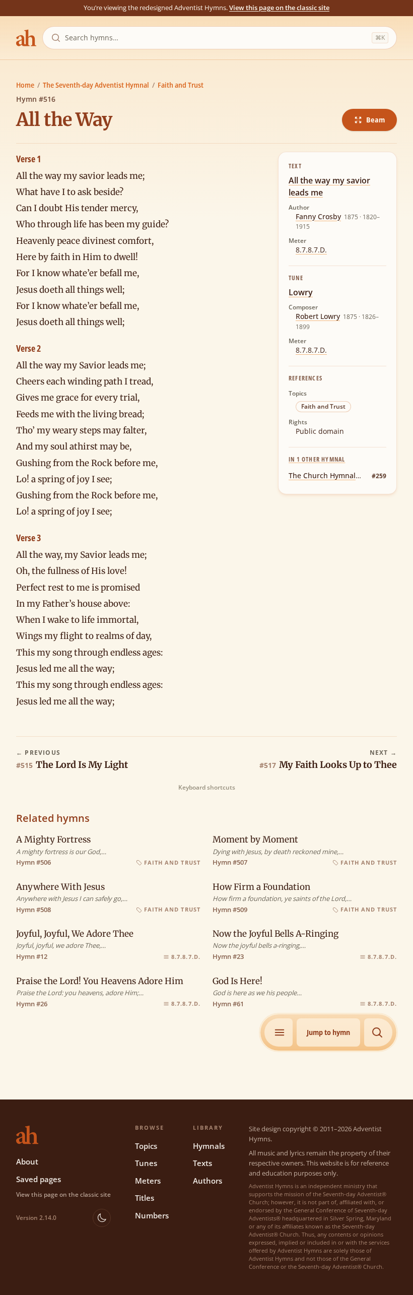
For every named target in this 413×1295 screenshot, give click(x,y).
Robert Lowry (318, 316)
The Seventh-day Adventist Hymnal (96, 85)
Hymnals (209, 1146)
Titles (144, 1198)
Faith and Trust (180, 85)
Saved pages (38, 1179)
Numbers (152, 1215)
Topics (146, 1146)
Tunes (146, 1163)
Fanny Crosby (318, 216)
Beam (375, 119)
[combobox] (216, 38)
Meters (148, 1181)
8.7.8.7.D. (311, 249)
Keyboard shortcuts (206, 788)
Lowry (301, 292)
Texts (202, 1163)
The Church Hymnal (322, 475)
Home (25, 85)
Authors (207, 1181)
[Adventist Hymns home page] (26, 38)
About (27, 1161)
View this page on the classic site (279, 7)
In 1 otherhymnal (317, 459)
